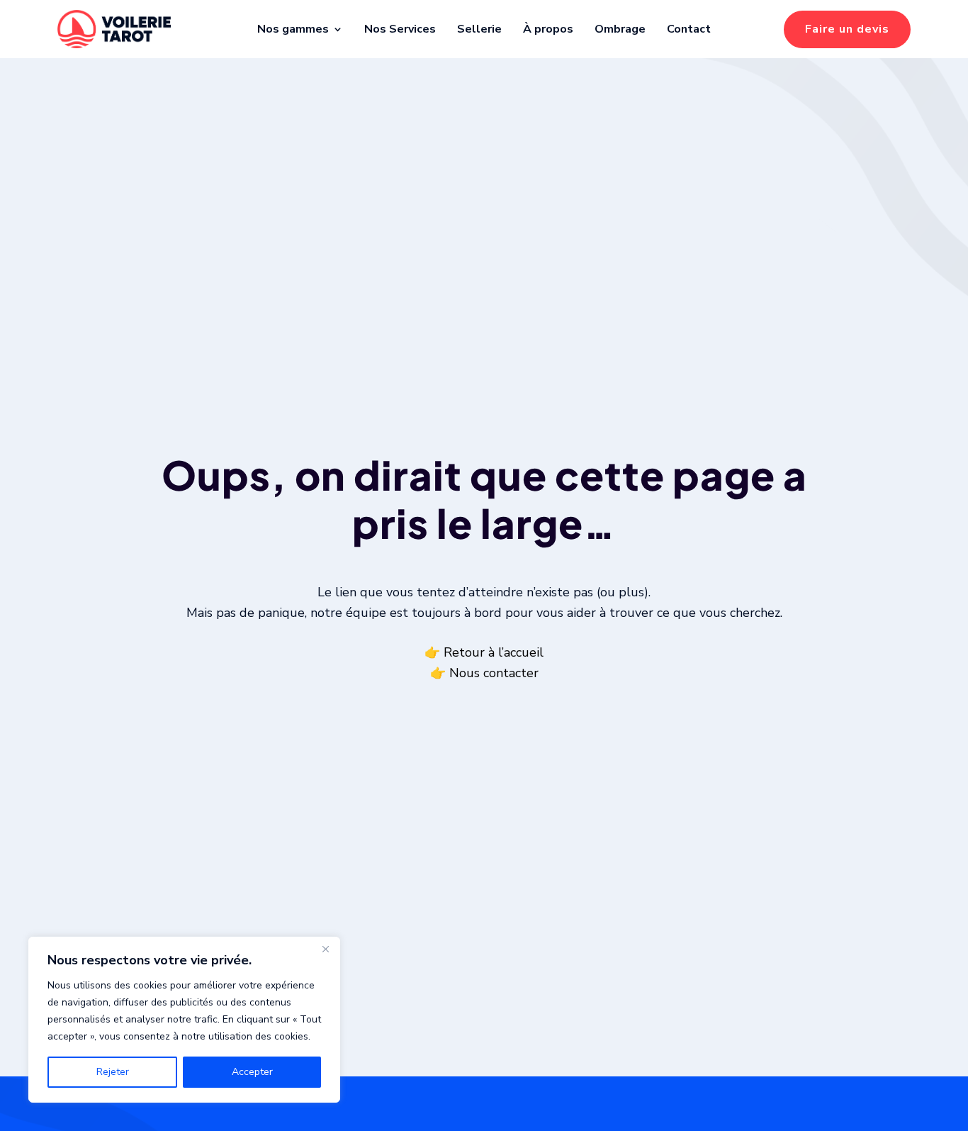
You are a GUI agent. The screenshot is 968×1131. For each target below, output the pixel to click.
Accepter (252, 1072)
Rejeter (112, 1072)
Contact (689, 29)
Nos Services (400, 29)
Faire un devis (847, 29)
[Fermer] (325, 948)
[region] (184, 1020)
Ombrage (620, 29)
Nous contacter (494, 672)
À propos (548, 29)
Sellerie (479, 29)
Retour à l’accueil (494, 652)
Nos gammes (293, 29)
